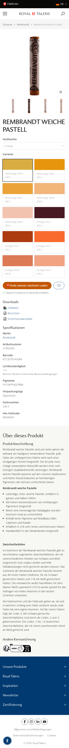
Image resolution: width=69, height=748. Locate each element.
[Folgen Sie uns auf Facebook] (25, 722)
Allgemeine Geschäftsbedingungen (33, 729)
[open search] (63, 14)
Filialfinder (13, 3)
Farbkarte (13, 307)
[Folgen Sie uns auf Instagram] (31, 722)
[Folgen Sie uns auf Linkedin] (38, 722)
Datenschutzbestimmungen (28, 735)
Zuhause (7, 24)
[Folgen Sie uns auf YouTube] (44, 722)
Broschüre (14, 313)
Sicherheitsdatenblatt (20, 319)
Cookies (51, 735)
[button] (61, 4)
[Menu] (10, 14)
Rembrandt (23, 24)
